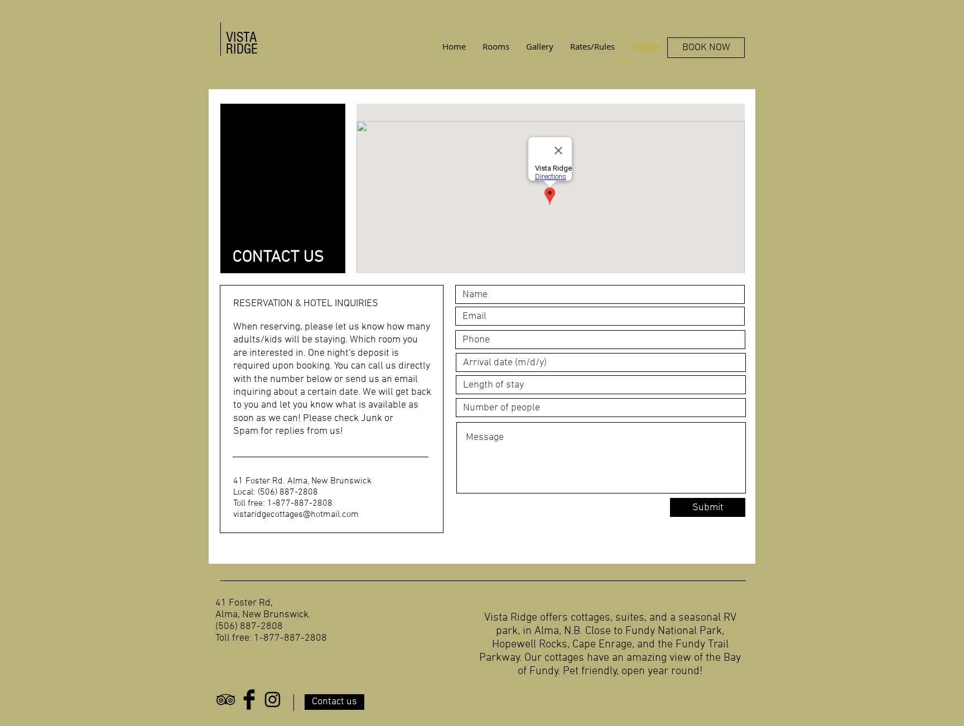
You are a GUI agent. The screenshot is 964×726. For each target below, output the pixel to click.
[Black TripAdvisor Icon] (225, 699)
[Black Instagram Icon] (272, 699)
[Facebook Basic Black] (249, 699)
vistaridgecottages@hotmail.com (296, 514)
